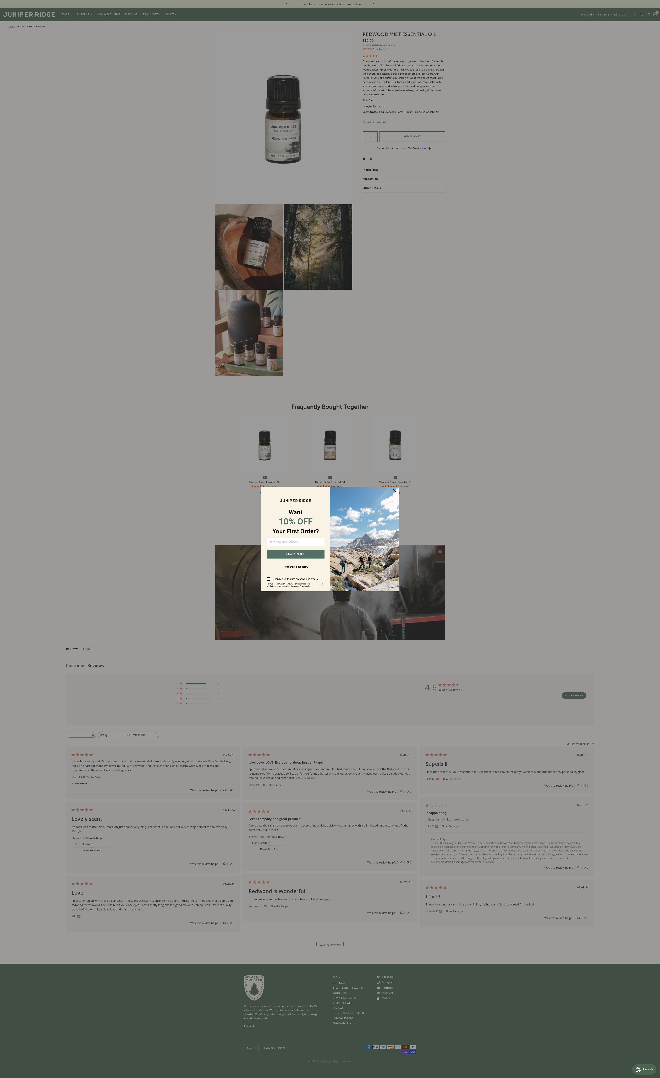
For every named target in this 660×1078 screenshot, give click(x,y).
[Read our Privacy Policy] (322, 584)
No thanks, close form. (296, 566)
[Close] (394, 491)
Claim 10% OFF (295, 554)
